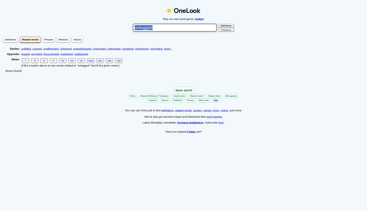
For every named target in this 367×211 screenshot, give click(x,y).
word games (214, 116)
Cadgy (199, 18)
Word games (231, 96)
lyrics (216, 110)
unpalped (128, 48)
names (207, 110)
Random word (196, 96)
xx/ (81, 61)
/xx (63, 61)
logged (25, 54)
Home (132, 96)
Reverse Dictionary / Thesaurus (154, 96)
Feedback (177, 100)
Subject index (214, 96)
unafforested (51, 48)
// (53, 61)
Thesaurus (226, 30)
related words (183, 110)
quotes (197, 110)
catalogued (81, 54)
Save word (183, 90)
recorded (36, 54)
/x (35, 61)
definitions (167, 110)
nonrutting (156, 48)
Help (216, 100)
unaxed (37, 48)
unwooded (99, 48)
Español (152, 100)
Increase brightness (190, 122)
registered (66, 54)
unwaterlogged (82, 48)
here (221, 122)
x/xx (100, 61)
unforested (114, 48)
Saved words (179, 96)
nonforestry (142, 48)
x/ (44, 61)
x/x (72, 61)
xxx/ (119, 61)
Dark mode (204, 100)
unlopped (66, 48)
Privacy (190, 100)
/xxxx (90, 61)
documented (51, 54)
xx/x (109, 61)
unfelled (26, 48)
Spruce (165, 100)
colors (224, 110)
